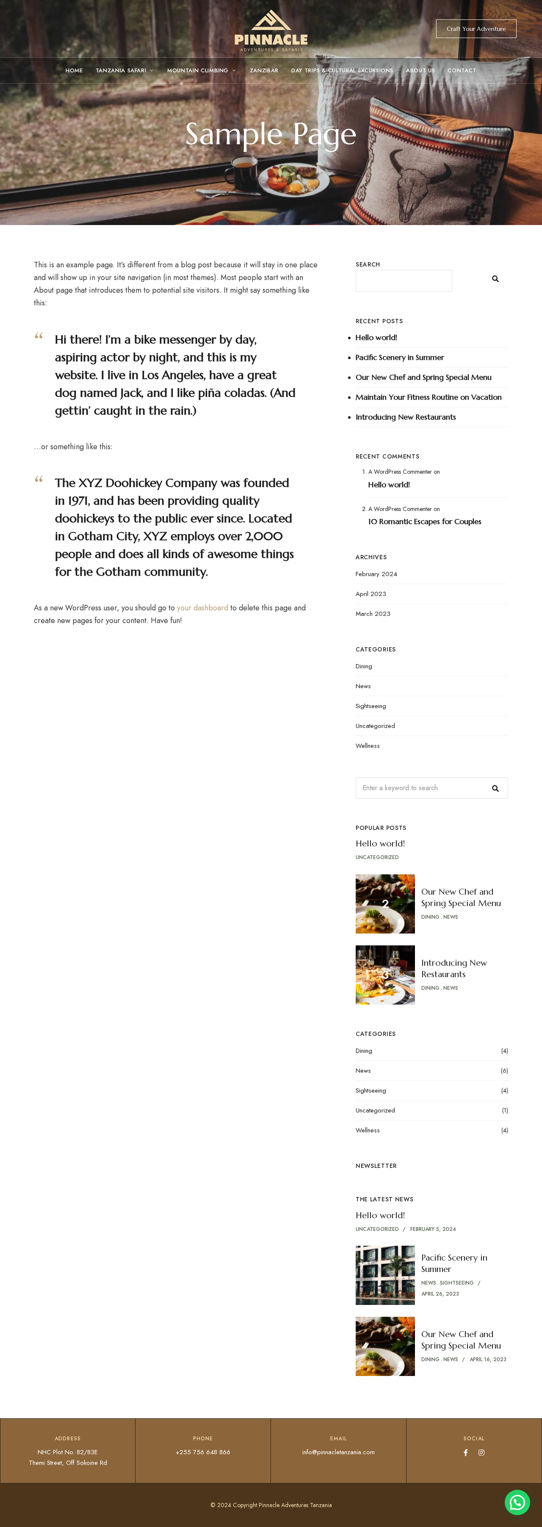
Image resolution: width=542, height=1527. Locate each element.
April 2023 (371, 594)
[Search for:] (432, 788)
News (363, 686)
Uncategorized (375, 726)
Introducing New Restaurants (406, 417)
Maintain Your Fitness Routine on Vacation (429, 397)
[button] (476, 28)
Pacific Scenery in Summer (400, 357)
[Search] (495, 788)
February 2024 (376, 574)
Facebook (466, 1452)
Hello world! (376, 337)
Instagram (481, 1452)
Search (368, 264)
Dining (364, 666)
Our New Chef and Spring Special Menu (424, 377)
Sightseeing (371, 706)
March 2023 (373, 613)
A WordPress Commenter (400, 471)
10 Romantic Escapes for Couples (424, 521)
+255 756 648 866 (203, 1452)
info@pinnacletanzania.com (338, 1452)
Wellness (368, 745)
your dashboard (202, 607)
